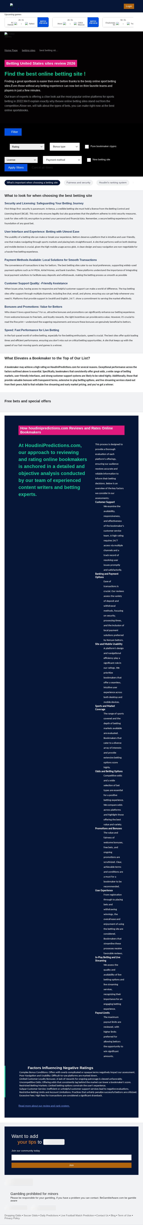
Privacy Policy (12, 1218)
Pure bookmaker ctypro (103, 146)
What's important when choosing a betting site (32, 182)
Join (71, 1165)
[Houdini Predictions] (19, 1182)
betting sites (28, 50)
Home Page (11, 50)
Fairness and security (78, 182)
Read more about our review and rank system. (44, 1105)
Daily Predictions (49, 1215)
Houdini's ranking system (113, 182)
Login (129, 6)
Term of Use (124, 1215)
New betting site (101, 159)
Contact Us (102, 1215)
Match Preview (43, 22)
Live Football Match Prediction (77, 1215)
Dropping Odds (13, 1215)
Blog (113, 1215)
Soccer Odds (31, 1215)
